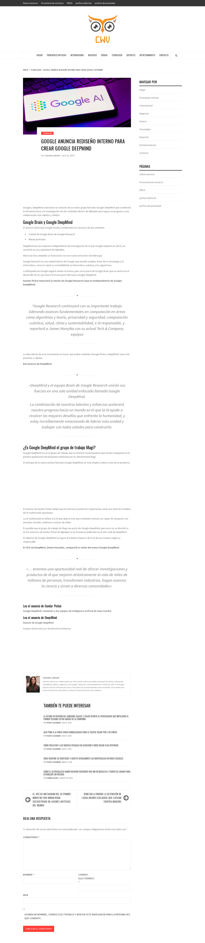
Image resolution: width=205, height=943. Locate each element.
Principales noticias (56, 55)
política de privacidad (105, 3)
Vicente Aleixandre (54, 722)
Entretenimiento (147, 55)
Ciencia (104, 55)
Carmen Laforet (53, 155)
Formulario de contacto (52, 3)
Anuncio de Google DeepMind (38, 622)
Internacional (77, 55)
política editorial (84, 3)
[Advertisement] (77, 184)
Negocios (92, 55)
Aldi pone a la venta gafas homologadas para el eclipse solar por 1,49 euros (80, 732)
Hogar (40, 55)
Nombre (28, 874)
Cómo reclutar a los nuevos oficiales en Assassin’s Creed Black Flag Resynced (81, 745)
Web (25, 895)
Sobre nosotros (30, 3)
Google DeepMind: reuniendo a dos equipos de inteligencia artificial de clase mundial (67, 611)
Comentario (31, 837)
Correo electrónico (85, 878)
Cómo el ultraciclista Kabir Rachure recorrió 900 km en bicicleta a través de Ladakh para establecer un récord (87, 773)
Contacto (163, 55)
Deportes (130, 55)
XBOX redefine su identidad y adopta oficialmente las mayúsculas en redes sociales (83, 758)
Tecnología (117, 55)
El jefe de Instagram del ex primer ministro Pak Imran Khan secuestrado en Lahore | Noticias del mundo (52, 799)
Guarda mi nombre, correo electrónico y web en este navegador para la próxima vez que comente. (77, 916)
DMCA (69, 3)
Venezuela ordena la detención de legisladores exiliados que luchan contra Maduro (101, 797)
